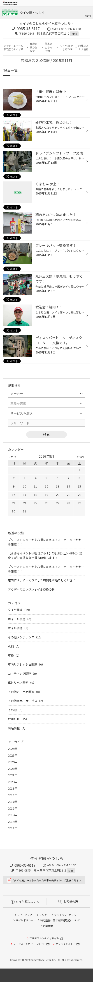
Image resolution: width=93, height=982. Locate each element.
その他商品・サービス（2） (26, 701)
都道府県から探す (33, 47)
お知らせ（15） (18, 719)
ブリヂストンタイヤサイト (44, 938)
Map (74, 33)
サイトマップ (24, 915)
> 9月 (80, 457)
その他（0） (16, 710)
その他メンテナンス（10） (25, 637)
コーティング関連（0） (23, 673)
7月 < (12, 457)
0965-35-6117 (28, 28)
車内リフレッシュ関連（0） (26, 664)
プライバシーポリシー (66, 915)
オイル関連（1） (19, 628)
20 (57, 494)
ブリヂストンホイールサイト (29, 944)
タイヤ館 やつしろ (32, 12)
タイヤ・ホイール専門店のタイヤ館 (13, 47)
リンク (43, 915)
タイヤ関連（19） (20, 610)
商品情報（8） (17, 728)
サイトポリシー (24, 920)
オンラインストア (65, 944)
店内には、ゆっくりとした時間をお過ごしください (41, 580)
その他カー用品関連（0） (25, 692)
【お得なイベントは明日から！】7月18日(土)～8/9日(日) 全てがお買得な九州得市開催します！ (46, 555)
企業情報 (48, 926)
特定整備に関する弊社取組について (60, 920)
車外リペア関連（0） (22, 682)
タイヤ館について (27, 901)
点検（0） (14, 646)
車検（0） (14, 655)
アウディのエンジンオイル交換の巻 (31, 589)
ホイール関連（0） (20, 619)
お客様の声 (70, 901)
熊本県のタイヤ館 (48, 47)
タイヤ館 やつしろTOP (66, 47)
